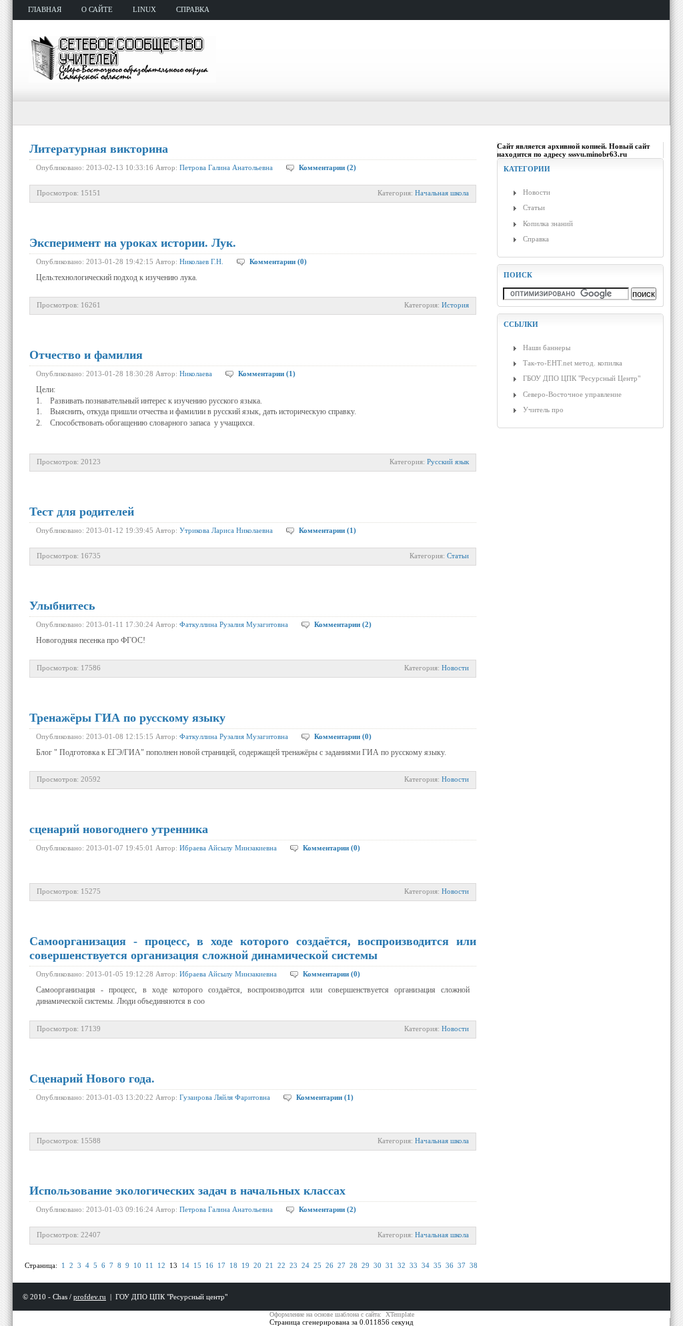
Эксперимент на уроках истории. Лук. (132, 242)
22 (281, 1265)
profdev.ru (89, 1297)
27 (341, 1265)
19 (245, 1265)
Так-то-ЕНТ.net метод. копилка (572, 363)
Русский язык (448, 462)
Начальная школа (442, 193)
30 (378, 1265)
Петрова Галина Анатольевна (226, 167)
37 (462, 1265)
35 (438, 1265)
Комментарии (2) (327, 167)
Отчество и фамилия (86, 355)
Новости (455, 668)
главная (44, 9)
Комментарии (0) (278, 261)
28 (354, 1265)
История (455, 305)
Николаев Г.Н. (201, 261)
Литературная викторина (98, 148)
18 (233, 1265)
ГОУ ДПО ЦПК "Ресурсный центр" (171, 1297)
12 (161, 1265)
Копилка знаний (548, 223)
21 (269, 1265)
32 (402, 1265)
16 (209, 1265)
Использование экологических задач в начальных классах (187, 1190)
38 (474, 1265)
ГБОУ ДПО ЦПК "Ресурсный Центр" (581, 378)
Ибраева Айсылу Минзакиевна (228, 848)
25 (317, 1265)
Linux (144, 9)
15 (197, 1265)
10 (137, 1265)
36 (450, 1265)
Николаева (195, 374)
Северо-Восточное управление (572, 394)
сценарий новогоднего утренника (118, 829)
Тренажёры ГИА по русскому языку (127, 717)
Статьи (458, 556)
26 (329, 1265)
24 (305, 1265)
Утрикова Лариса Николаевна (226, 530)
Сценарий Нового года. (92, 1078)
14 (185, 1265)
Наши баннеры (546, 348)
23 (293, 1265)
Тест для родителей (81, 511)
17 (221, 1265)
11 (149, 1265)
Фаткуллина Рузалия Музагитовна (233, 624)
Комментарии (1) (266, 374)
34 (426, 1265)
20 (257, 1265)
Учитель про (543, 410)
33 (414, 1265)
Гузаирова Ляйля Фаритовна (224, 1097)
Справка (536, 239)
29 (366, 1265)
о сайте (97, 9)
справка (192, 9)
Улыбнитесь (62, 605)
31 (390, 1265)
